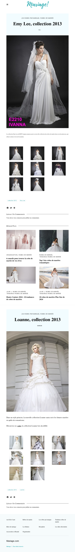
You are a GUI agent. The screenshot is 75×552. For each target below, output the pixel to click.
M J (40, 30)
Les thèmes (26, 527)
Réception (42, 527)
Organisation (12, 255)
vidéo (19, 426)
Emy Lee (22, 200)
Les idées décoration (61, 527)
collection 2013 (12, 200)
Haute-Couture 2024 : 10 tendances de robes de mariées (20, 298)
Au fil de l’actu (10, 520)
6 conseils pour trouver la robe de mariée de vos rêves (19, 259)
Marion (39, 325)
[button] (7, 4)
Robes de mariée (47, 18)
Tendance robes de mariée (50, 257)
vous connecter (17, 218)
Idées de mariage (11, 527)
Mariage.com (12, 541)
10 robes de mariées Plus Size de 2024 (52, 298)
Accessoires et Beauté (12, 532)
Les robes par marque (30, 18)
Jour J (9, 291)
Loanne (22, 490)
